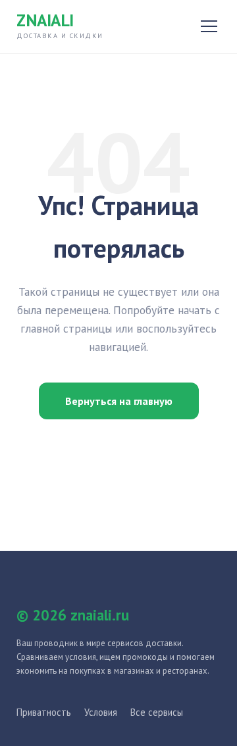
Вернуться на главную (118, 401)
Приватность (43, 712)
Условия (100, 712)
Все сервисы (156, 712)
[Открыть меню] (209, 26)
